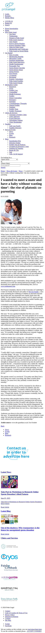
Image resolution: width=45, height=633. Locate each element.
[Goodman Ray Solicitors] (9, 593)
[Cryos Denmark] (9, 561)
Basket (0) (8, 23)
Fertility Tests (13, 109)
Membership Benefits (16, 57)
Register (8, 16)
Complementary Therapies (18, 103)
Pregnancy (12, 100)
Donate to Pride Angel (16, 38)
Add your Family (15, 126)
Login (7, 14)
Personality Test (14, 66)
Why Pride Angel (11, 32)
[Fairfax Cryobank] (9, 572)
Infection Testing (14, 143)
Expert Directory (14, 118)
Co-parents (12, 75)
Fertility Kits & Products (17, 145)
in (1, 161)
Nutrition (12, 107)
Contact (7, 611)
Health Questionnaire (16, 64)
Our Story (12, 34)
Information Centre (11, 85)
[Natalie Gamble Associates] (9, 583)
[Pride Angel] (9, 10)
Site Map (8, 620)
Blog (10, 135)
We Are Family (34, 292)
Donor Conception (15, 98)
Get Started (8, 53)
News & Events (10, 130)
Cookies (7, 618)
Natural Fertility (14, 105)
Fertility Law (13, 90)
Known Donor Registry (17, 43)
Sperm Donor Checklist (17, 68)
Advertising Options (16, 120)
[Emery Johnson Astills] (9, 604)
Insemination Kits (15, 141)
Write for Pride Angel (16, 47)
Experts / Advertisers (16, 79)
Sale (10, 152)
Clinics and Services (9, 538)
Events (11, 133)
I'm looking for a (6, 157)
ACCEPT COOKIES (34, 631)
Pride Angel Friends (15, 83)
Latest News (6, 472)
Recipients (12, 77)
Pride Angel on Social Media (18, 51)
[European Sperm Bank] (9, 551)
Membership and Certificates (18, 49)
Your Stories (13, 42)
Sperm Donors (14, 72)
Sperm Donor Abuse (16, 70)
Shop (6, 139)
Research (12, 137)
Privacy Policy (10, 615)
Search (7, 25)
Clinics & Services (11, 113)
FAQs (11, 88)
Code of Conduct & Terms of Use (16, 613)
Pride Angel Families (16, 81)
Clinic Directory (14, 116)
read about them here (35, 629)
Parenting (12, 101)
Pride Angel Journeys (16, 40)
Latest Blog (6, 511)
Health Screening (15, 94)
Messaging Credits (15, 58)
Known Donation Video (17, 45)
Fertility (11, 96)
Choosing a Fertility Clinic (18, 115)
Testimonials (13, 36)
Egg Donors (13, 73)
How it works (13, 55)
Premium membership (16, 60)
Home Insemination (11, 28)
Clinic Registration (15, 122)
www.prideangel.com (8, 286)
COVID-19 (9, 21)
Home (7, 30)
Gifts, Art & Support (16, 154)
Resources (12, 87)
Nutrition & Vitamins (16, 148)
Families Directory (15, 128)
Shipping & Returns (11, 616)
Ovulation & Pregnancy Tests (19, 146)
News (11, 131)
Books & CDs (14, 150)
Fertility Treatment (15, 111)
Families (8, 124)
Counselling (13, 92)
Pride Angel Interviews (16, 62)
